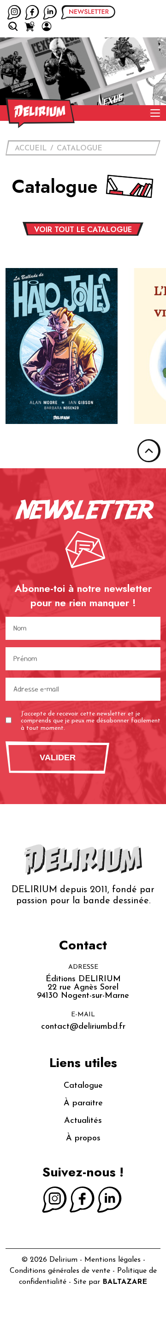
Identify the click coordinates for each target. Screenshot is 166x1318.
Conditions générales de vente (60, 1271)
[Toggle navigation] (155, 113)
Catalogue (79, 148)
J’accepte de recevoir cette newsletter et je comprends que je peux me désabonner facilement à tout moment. (90, 721)
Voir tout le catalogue (83, 229)
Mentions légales (112, 1260)
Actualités (83, 1121)
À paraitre (83, 1103)
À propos (83, 1138)
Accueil (31, 148)
